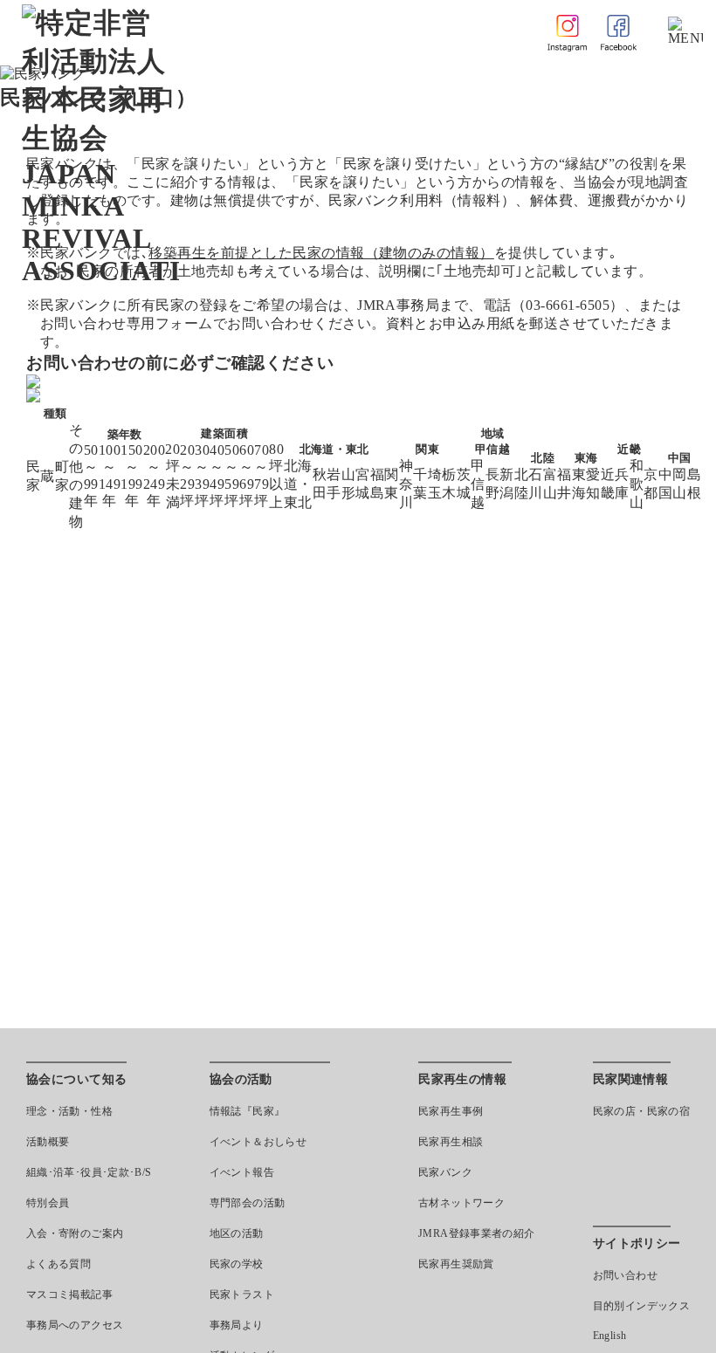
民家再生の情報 (462, 1079)
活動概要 (47, 1142)
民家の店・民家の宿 (641, 1111)
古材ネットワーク (461, 1203)
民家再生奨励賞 (456, 1264)
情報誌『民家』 (248, 1111)
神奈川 (406, 484)
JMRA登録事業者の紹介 (476, 1233)
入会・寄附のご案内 (74, 1233)
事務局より (237, 1325)
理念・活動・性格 (69, 1111)
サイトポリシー (637, 1243)
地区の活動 (237, 1233)
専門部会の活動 (248, 1203)
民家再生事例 (450, 1111)
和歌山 (637, 484)
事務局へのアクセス (74, 1325)
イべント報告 (242, 1172)
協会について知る (76, 1079)
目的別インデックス (641, 1306)
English (610, 1335)
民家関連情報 (631, 1079)
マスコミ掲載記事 (69, 1294)
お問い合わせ (625, 1275)
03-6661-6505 (567, 305)
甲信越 (478, 484)
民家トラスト (242, 1294)
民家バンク (445, 1172)
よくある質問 (58, 1264)
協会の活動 (241, 1079)
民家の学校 (237, 1264)
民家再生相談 (450, 1142)
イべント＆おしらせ (258, 1142)
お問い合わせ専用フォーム (126, 323)
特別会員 (47, 1203)
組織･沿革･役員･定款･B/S (88, 1172)
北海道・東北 (298, 484)
